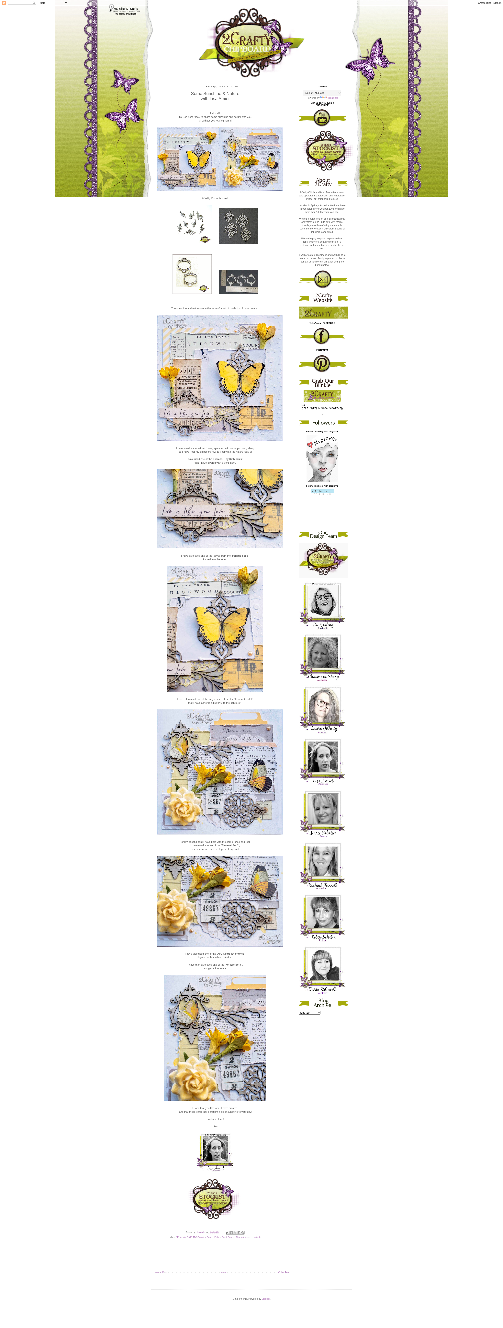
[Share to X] (235, 1233)
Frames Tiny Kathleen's (239, 1237)
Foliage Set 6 (220, 1237)
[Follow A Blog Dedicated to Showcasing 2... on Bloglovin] (322, 481)
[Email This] (228, 1233)
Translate (333, 98)
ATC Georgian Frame (203, 1237)
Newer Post (161, 1272)
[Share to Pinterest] (243, 1233)
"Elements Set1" (184, 1237)
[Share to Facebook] (239, 1233)
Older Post (283, 1272)
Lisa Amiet (256, 1237)
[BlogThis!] (231, 1233)
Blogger (266, 1299)
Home (222, 1272)
